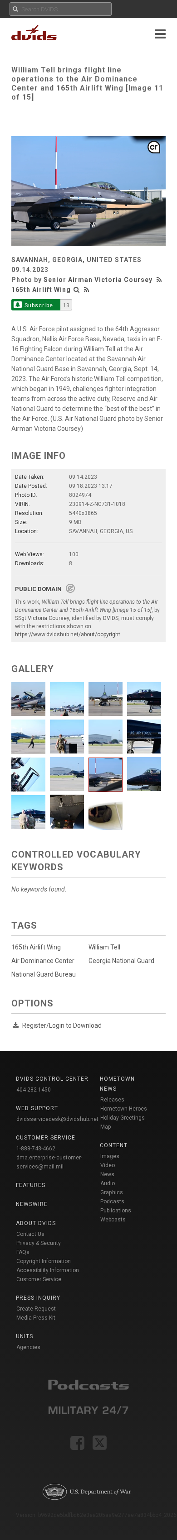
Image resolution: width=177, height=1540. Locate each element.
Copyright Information (43, 1261)
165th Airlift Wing (41, 289)
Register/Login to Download (62, 1025)
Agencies (28, 1347)
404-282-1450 (33, 1090)
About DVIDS (36, 1223)
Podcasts (112, 1201)
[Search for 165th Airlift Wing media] (77, 289)
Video (107, 1165)
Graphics (111, 1192)
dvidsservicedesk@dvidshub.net (57, 1119)
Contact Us (30, 1234)
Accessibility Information (47, 1270)
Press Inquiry (38, 1298)
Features (30, 1185)
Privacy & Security (38, 1243)
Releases (112, 1100)
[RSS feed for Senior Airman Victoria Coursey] (160, 279)
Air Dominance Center (42, 960)
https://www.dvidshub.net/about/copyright (67, 634)
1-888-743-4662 (35, 1148)
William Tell (104, 947)
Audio (107, 1183)
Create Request (36, 1309)
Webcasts (113, 1219)
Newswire (32, 1204)
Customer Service (38, 1279)
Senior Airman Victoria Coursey (98, 279)
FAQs (23, 1252)
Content (114, 1145)
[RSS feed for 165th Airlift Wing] (87, 289)
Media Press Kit (35, 1318)
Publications (115, 1210)
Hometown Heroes (123, 1109)
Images (109, 1156)
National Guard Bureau (43, 974)
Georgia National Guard (121, 960)
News (107, 1174)
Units (24, 1336)
